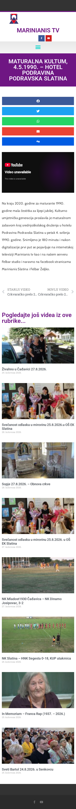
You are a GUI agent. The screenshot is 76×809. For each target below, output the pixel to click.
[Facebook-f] (41, 38)
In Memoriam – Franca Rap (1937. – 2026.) (33, 714)
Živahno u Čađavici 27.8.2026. (24, 369)
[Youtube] (49, 38)
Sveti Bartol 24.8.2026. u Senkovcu (27, 769)
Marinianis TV (38, 30)
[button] (38, 47)
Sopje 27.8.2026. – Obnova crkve (26, 484)
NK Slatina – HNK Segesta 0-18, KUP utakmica (36, 658)
